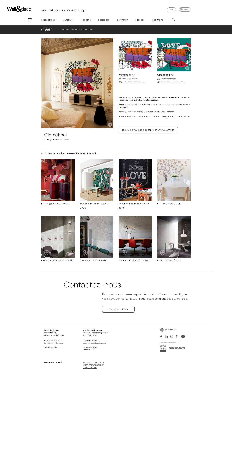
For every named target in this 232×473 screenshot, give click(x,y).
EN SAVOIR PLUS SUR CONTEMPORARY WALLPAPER (148, 130)
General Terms (90, 368)
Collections (48, 20)
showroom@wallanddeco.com (95, 343)
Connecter (170, 330)
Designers (103, 20)
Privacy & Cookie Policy (93, 362)
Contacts (157, 20)
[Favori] (133, 75)
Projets (86, 20)
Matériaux (68, 20)
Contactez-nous (118, 309)
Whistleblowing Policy (93, 365)
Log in (186, 9)
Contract (122, 20)
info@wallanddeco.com (53, 343)
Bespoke (140, 20)
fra (171, 10)
